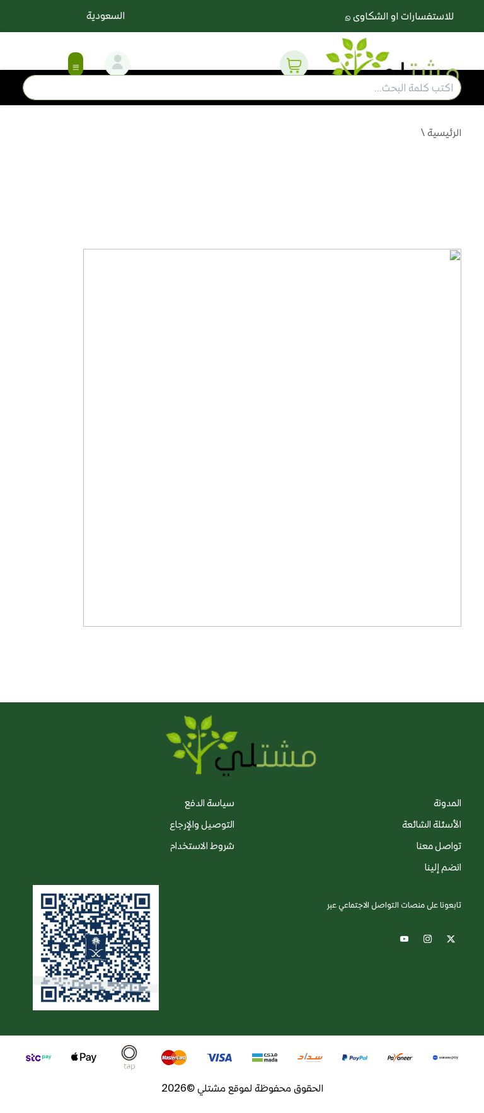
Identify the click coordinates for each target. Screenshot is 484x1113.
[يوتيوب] (404, 937)
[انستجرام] (428, 937)
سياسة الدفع (209, 802)
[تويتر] (451, 937)
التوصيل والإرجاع (202, 824)
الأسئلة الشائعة (431, 824)
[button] (294, 64)
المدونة (447, 802)
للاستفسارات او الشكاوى (402, 16)
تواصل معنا (439, 845)
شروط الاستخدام (202, 845)
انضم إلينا (443, 867)
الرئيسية (444, 132)
